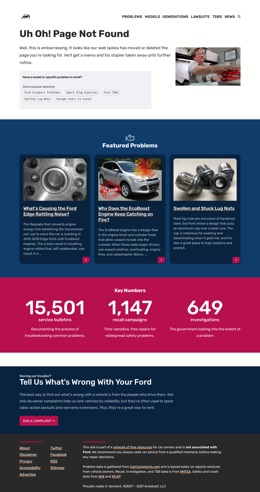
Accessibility (30, 468)
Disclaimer (28, 454)
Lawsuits (200, 16)
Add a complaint (37, 421)
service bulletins (55, 310)
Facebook (58, 454)
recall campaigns (130, 310)
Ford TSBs (111, 92)
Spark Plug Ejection (81, 92)
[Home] (26, 16)
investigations (205, 310)
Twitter (56, 448)
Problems (132, 16)
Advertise (28, 474)
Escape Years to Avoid (74, 99)
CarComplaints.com (145, 467)
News (230, 16)
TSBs (217, 16)
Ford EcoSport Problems (42, 92)
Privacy (26, 461)
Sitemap (57, 468)
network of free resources (132, 447)
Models (152, 16)
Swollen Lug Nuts (37, 99)
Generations (175, 16)
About (25, 448)
